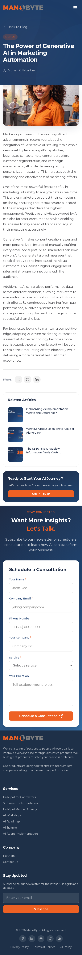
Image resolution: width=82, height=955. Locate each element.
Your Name (17, 579)
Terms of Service (44, 947)
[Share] (18, 379)
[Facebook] (22, 938)
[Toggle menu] (75, 7)
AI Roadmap (11, 821)
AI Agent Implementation (20, 833)
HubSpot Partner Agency (20, 809)
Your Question (19, 676)
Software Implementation (20, 803)
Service (15, 657)
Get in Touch (41, 493)
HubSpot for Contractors (19, 797)
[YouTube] (59, 938)
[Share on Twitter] (27, 379)
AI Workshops (12, 815)
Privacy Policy (19, 947)
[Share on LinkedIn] (37, 379)
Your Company (20, 637)
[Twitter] (50, 938)
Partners (8, 856)
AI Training (10, 827)
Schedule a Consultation (38, 716)
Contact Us (10, 862)
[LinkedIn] (31, 938)
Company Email (21, 598)
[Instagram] (41, 938)
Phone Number (20, 618)
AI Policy (66, 947)
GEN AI (10, 37)
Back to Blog (17, 27)
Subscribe (41, 909)
